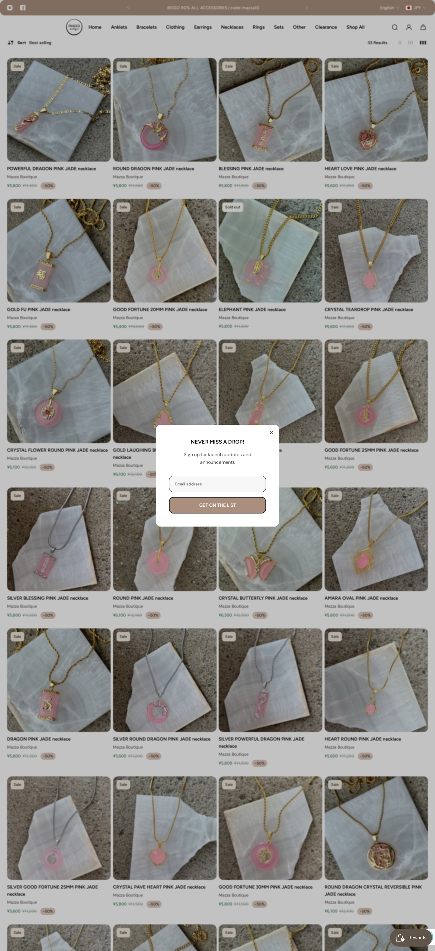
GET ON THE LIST (217, 505)
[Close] (271, 432)
